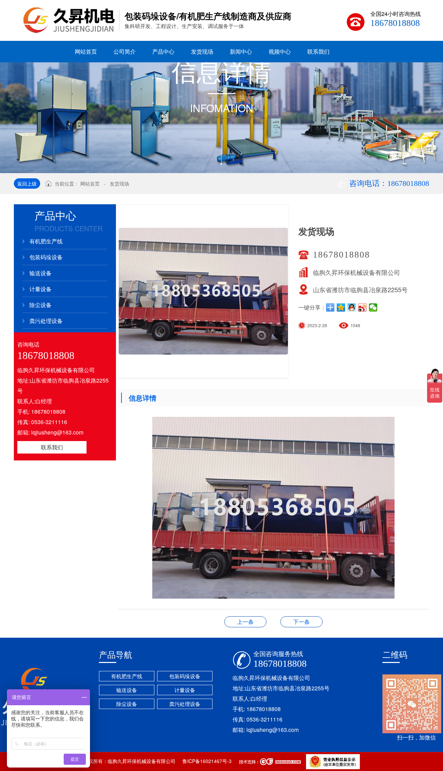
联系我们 (52, 447)
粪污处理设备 (46, 321)
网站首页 (90, 183)
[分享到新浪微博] (362, 307)
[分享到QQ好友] (351, 307)
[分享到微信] (373, 307)
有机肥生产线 (46, 241)
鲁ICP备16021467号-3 (207, 760)
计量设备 (40, 289)
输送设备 (40, 273)
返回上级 (27, 183)
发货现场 (119, 183)
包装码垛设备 (46, 257)
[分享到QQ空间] (341, 307)
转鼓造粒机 (301, 622)
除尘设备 (40, 305)
